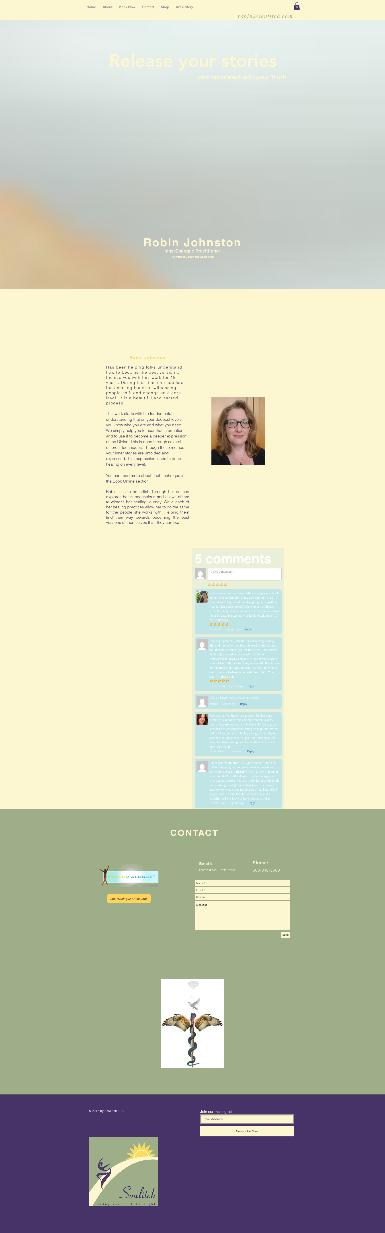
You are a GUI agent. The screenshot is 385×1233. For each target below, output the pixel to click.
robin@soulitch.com (265, 16)
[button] (297, 6)
